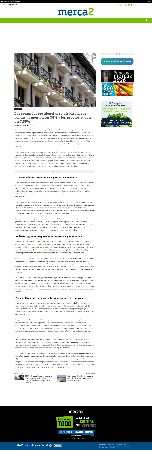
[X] (126, 5)
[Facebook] (117, 5)
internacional (45, 253)
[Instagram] (120, 5)
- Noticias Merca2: (15, 1)
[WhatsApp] (31, 392)
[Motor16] (58, 446)
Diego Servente (22, 125)
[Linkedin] (123, 5)
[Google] (132, 5)
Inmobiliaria (18, 109)
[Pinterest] (26, 392)
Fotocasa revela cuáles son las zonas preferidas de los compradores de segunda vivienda (80, 378)
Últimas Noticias (5, 1)
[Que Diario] (20, 446)
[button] (147, 11)
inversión (73, 166)
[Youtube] (129, 5)
